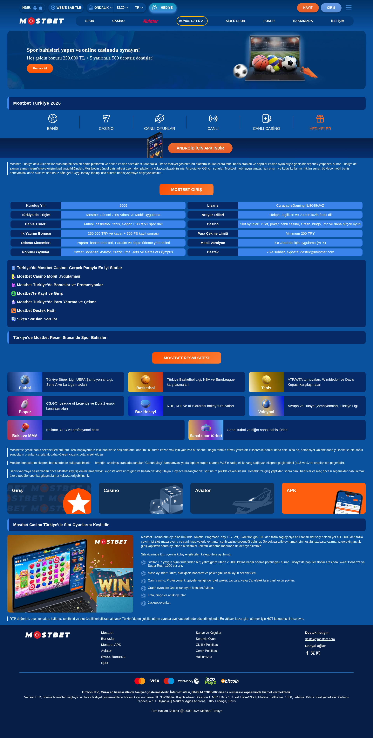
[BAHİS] (52, 122)
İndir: (26, 7)
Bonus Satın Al (192, 21)
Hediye (167, 7)
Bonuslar (108, 639)
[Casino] (106, 122)
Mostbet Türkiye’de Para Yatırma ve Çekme (57, 302)
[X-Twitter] (312, 653)
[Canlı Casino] (266, 122)
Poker (269, 21)
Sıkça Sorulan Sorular (37, 319)
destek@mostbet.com (320, 639)
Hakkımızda (303, 21)
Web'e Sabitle (69, 7)
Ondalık (101, 7)
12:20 (121, 7)
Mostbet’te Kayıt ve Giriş (40, 293)
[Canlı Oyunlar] (159, 122)
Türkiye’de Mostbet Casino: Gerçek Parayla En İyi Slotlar (69, 268)
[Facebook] (307, 653)
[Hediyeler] (320, 122)
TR (137, 7)
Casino (118, 21)
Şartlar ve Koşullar (208, 632)
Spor (89, 21)
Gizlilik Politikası (207, 644)
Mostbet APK (111, 645)
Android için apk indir (200, 148)
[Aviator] (232, 498)
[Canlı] (213, 122)
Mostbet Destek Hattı (36, 310)
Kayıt (308, 7)
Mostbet (107, 633)
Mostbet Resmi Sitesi (186, 358)
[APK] (324, 498)
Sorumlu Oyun (206, 638)
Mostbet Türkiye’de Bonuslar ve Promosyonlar (60, 285)
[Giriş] (49, 498)
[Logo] (41, 21)
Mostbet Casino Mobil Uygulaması (48, 276)
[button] (366, 727)
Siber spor (235, 21)
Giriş (331, 7)
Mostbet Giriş (186, 189)
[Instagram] (318, 653)
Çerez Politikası (207, 650)
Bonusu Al (40, 68)
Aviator (106, 651)
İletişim (337, 21)
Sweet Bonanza (113, 657)
